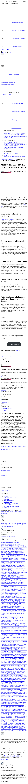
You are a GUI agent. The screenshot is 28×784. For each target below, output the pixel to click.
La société (6, 496)
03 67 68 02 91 (7, 409)
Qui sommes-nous (16, 156)
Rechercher (3, 534)
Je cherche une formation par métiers (10, 616)
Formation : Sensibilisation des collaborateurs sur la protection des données (12, 550)
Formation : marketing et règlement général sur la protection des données (13, 660)
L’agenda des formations (10, 136)
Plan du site (6, 507)
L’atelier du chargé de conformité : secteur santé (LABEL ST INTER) (13, 599)
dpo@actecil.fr (5, 759)
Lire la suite (3, 376)
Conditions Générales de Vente (11, 506)
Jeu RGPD (21, 134)
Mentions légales (8, 502)
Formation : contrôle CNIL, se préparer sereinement (13, 612)
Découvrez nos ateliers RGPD (19, 133)
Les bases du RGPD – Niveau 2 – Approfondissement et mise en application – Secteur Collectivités (13, 581)
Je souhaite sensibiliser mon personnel (10, 542)
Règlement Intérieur (8, 504)
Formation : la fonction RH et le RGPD (10, 640)
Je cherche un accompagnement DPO (10, 617)
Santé (12, 143)
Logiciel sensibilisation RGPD (11, 134)
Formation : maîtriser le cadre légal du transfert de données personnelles (13, 564)
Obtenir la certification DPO (11, 147)
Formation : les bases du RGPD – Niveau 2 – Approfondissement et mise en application (14, 546)
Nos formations (7, 133)
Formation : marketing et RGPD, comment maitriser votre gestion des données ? (14, 555)
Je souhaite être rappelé (13, 573)
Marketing (6, 143)
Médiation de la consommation (11, 503)
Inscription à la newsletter (7, 449)
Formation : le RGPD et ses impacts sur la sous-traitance (13, 611)
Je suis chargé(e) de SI (19, 620)
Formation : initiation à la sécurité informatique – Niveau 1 (11, 591)
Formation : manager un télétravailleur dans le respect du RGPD (13, 566)
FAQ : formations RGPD (10, 497)
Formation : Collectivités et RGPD (9, 575)
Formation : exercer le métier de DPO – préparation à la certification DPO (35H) (14, 626)
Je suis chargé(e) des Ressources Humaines (12, 618)
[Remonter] (1, 782)
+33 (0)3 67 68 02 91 (6, 470)
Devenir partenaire (5, 490)
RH (10, 143)
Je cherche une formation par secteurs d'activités (12, 571)
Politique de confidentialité (12, 756)
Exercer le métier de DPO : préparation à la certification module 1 (13, 628)
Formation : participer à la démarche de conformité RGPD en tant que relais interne (14, 560)
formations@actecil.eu (6, 472)
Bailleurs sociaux (18, 143)
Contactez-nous (14, 344)
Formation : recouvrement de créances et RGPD (12, 607)
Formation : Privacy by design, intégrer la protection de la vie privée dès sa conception (13, 562)
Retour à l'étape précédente (8, 526)
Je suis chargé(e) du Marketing (12, 619)
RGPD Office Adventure (8, 219)
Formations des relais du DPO (11, 624)
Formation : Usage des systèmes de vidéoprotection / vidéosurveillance (10, 557)
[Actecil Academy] (4, 12)
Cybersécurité (23, 144)
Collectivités (7, 144)
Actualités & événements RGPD (9, 159)
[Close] (2, 516)
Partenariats (6, 499)
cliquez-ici (17, 350)
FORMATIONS (5, 402)
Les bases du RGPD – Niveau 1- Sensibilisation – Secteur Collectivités (14, 578)
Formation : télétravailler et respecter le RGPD (12, 568)
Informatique (13, 637)
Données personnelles (9, 500)
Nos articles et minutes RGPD (11, 154)
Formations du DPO (6, 623)
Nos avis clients (7, 156)
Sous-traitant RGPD (15, 144)
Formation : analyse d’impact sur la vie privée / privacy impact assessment (14, 592)
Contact (23, 156)
